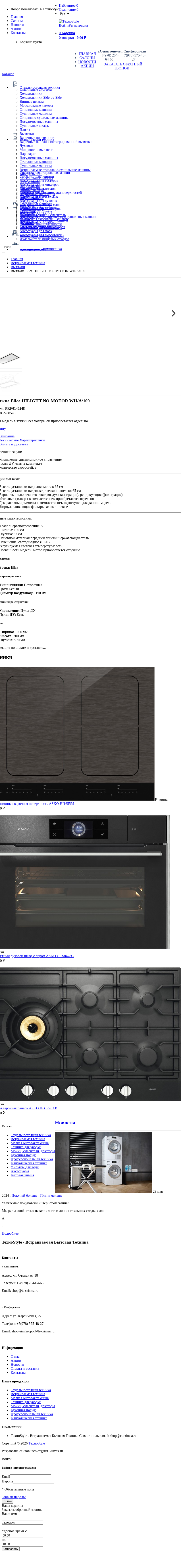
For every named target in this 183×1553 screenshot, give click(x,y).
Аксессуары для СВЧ (36, 213)
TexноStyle (37, 1443)
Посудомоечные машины (39, 121)
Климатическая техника (29, 1163)
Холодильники (31, 93)
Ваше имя (9, 1513)
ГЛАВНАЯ (87, 54)
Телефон (8, 1522)
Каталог (8, 74)
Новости (17, 25)
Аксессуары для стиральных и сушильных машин (58, 217)
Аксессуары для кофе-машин (42, 205)
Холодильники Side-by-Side (41, 97)
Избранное (68, 5)
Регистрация (78, 25)
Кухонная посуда (23, 1155)
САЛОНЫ (87, 58)
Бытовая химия (22, 1175)
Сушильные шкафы (35, 125)
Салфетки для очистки (37, 177)
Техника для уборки (26, 1147)
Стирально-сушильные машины (44, 117)
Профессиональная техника (32, 1159)
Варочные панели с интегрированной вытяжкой (57, 142)
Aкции (16, 29)
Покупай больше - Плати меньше (37, 1195)
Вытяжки (27, 134)
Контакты (18, 33)
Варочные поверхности (38, 138)
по (4, 1540)
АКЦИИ (87, 66)
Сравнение (68, 9)
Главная (17, 17)
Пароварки (28, 154)
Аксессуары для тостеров (39, 180)
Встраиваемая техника (28, 1139)
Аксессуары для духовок (38, 200)
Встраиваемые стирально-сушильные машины (55, 170)
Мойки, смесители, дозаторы (33, 1151)
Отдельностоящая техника (31, 1135)
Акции (16, 1360)
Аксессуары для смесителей (41, 235)
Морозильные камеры (36, 105)
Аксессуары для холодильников (44, 221)
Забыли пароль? (14, 1497)
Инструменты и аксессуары (41, 228)
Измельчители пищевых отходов (44, 239)
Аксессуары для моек (36, 231)
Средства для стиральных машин (45, 173)
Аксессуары (20, 1171)
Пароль (7, 1481)
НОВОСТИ (87, 62)
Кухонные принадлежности (41, 224)
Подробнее (10, 1233)
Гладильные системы (36, 89)
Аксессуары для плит (36, 188)
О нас (15, 1356)
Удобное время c (14, 1531)
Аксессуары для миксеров (39, 184)
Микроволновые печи (36, 150)
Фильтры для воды (25, 1167)
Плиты (25, 130)
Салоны (17, 21)
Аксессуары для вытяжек (39, 196)
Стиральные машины (36, 109)
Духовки (26, 146)
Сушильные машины (36, 113)
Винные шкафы (32, 101)
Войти (64, 25)
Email (6, 1476)
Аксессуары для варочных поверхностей (51, 192)
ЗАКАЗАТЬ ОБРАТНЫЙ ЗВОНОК (121, 66)
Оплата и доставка (25, 1368)
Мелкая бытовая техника (30, 1143)
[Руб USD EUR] (64, 13)
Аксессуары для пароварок (40, 209)
